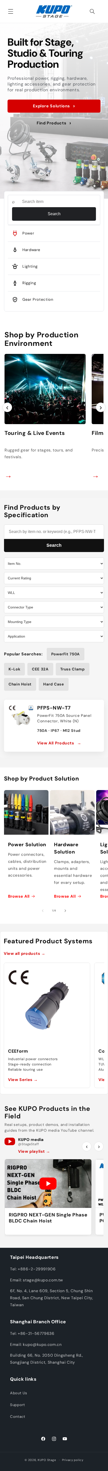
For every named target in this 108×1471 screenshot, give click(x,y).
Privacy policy (72, 1460)
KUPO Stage (47, 1460)
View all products (24, 953)
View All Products (59, 743)
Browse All (19, 896)
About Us (18, 1393)
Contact (17, 1416)
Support (17, 1404)
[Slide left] (42, 910)
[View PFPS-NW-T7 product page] (21, 717)
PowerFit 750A (65, 654)
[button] (10, 11)
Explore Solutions (54, 106)
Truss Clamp (72, 669)
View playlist (34, 1151)
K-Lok (14, 669)
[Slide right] (65, 910)
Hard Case (53, 684)
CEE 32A (40, 669)
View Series (23, 1079)
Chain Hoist (20, 684)
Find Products (54, 123)
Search (54, 214)
